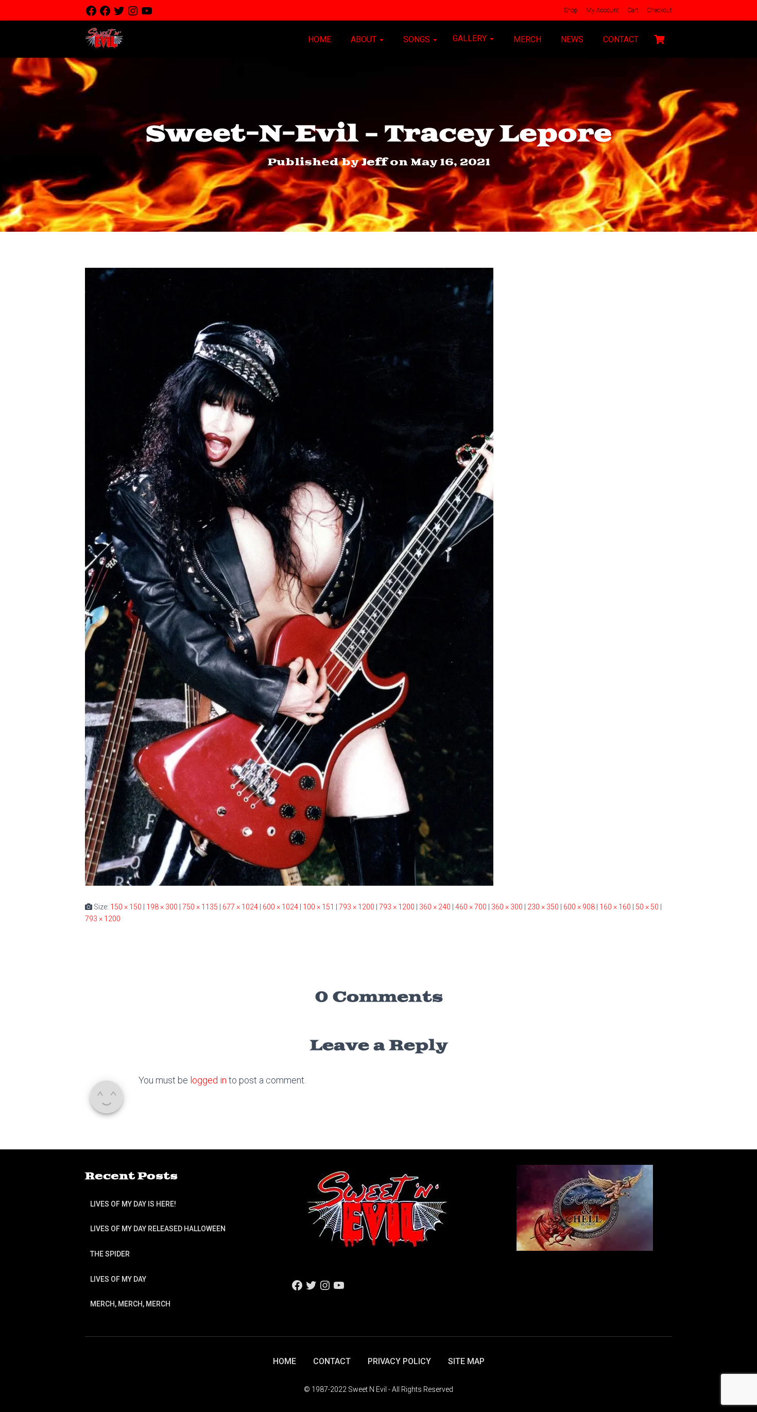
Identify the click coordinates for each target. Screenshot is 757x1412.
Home (318, 39)
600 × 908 (579, 907)
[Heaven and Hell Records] (585, 1207)
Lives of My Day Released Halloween (158, 1229)
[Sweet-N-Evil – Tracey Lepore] (289, 576)
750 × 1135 (200, 907)
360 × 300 (507, 907)
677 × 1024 (240, 907)
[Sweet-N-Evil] (104, 39)
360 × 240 (435, 907)
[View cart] (659, 38)
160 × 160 (615, 907)
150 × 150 (126, 907)
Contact (620, 39)
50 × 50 (647, 907)
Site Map (466, 1361)
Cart (632, 10)
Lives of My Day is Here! (133, 1204)
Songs (416, 39)
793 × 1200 (356, 907)
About (363, 39)
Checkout (658, 10)
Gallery (471, 38)
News (571, 39)
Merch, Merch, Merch (130, 1304)
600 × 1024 (280, 907)
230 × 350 (543, 907)
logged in (208, 1080)
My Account (601, 10)
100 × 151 (318, 907)
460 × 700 (471, 907)
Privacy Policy (399, 1361)
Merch (526, 39)
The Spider (110, 1254)
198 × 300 (162, 907)
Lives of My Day (118, 1279)
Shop (570, 10)
